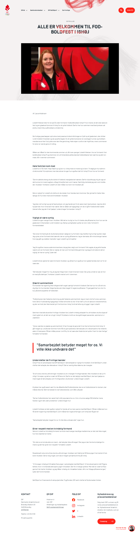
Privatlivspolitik (26, 518)
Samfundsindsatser (36, 10)
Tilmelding (103, 521)
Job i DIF (49, 502)
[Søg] (121, 10)
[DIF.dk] (7, 10)
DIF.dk (23, 10)
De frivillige (66, 10)
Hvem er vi (50, 499)
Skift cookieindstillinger (55, 507)
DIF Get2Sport (52, 10)
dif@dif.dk (25, 510)
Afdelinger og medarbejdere (57, 505)
